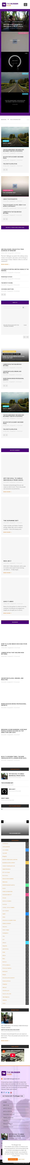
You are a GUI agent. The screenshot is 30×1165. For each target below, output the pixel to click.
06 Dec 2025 (4, 253)
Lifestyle (25, 73)
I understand (13, 1159)
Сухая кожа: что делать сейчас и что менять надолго (15, 325)
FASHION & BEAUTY (23, 33)
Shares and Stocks (6, 981)
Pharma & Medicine (7, 968)
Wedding (4, 1000)
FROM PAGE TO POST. (6, 276)
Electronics (5, 881)
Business (15, 622)
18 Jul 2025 (3, 291)
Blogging (5, 856)
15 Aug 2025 (4, 272)
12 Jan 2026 (5, 208)
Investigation (5, 933)
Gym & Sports (6, 910)
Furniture (5, 904)
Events (4, 888)
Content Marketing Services (9, 865)
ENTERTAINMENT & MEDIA (9, 885)
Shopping (5, 984)
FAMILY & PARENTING (7, 891)
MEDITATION (7, 21)
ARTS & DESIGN (6, 846)
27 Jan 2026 (5, 201)
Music (4, 952)
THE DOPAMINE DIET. (15, 40)
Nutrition (5, 961)
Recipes (4, 974)
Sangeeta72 (12, 28)
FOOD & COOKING (7, 901)
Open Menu (25, 4)
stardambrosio (12, 208)
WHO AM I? (15, 60)
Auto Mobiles (5, 849)
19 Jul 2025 (3, 284)
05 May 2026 (15, 83)
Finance (18, 354)
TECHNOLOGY (6, 990)
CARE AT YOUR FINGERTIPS (10, 199)
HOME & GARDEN (7, 923)
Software (5, 987)
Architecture (5, 843)
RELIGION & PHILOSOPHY (17, 21)
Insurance (5, 926)
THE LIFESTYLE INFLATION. (10, 163)
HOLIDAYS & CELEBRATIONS (9, 920)
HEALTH (5, 1120)
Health (4, 913)
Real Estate (5, 971)
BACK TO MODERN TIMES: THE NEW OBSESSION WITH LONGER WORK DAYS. (14, 757)
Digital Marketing (6, 869)
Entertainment (15, 450)
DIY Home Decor (6, 872)
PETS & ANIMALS (6, 965)
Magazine (5, 945)
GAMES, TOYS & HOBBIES (8, 907)
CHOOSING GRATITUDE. (7, 289)
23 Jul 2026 (6, 28)
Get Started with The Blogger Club (12, 1096)
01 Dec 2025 (5, 359)
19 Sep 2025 (5, 215)
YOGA (4, 1003)
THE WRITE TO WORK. (7, 283)
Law (3, 939)
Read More (4, 264)
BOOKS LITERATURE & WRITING (15, 227)
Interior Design (6, 929)
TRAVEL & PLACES (7, 993)
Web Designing (6, 997)
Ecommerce (5, 875)
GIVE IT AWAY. (15, 81)
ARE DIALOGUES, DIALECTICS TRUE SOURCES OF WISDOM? (12, 250)
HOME (5, 1102)
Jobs (26, 53)
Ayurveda (5, 853)
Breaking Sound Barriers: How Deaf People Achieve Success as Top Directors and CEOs (14, 731)
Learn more (21, 1159)
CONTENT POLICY (8, 1127)
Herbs (4, 917)
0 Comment (19, 28)
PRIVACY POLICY (8, 1124)
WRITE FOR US (7, 1108)
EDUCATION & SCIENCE (9, 354)
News (4, 958)
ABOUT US (6, 1105)
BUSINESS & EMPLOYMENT (9, 351)
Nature (4, 955)
